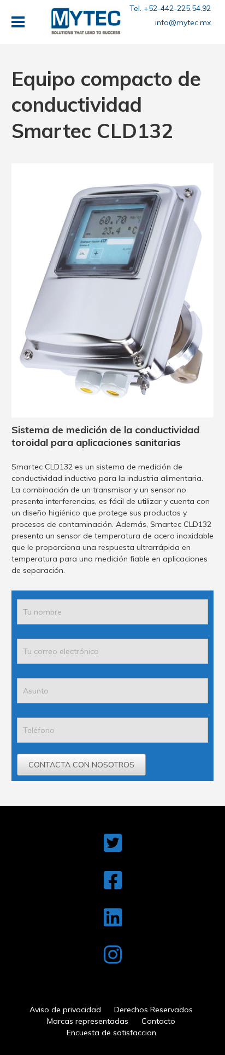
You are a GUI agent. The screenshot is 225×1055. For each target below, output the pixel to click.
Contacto (158, 1021)
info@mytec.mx (183, 22)
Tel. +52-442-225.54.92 (170, 8)
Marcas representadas (87, 1021)
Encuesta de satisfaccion (111, 1032)
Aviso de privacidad (65, 1009)
